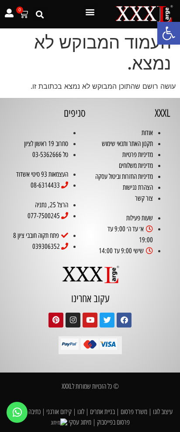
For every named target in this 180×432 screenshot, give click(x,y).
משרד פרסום (134, 412)
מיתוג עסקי (80, 422)
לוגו (80, 412)
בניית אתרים (102, 412)
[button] (168, 33)
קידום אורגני (59, 412)
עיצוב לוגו (163, 412)
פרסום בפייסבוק (113, 422)
